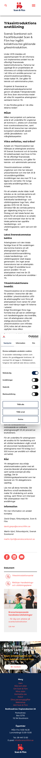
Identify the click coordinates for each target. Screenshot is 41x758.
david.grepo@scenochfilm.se (17, 526)
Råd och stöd (20, 686)
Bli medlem (16, 667)
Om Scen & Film (20, 689)
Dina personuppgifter (20, 700)
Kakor (20, 697)
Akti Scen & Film (20, 705)
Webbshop (20, 702)
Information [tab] (20, 343)
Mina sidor (20, 692)
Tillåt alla (20, 404)
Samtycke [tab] (7, 343)
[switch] (35, 380)
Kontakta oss (20, 694)
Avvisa (20, 419)
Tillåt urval (20, 412)
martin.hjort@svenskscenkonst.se (19, 539)
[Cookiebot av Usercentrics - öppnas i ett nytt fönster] (28, 336)
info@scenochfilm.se (24, 740)
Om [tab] (33, 343)
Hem (20, 683)
